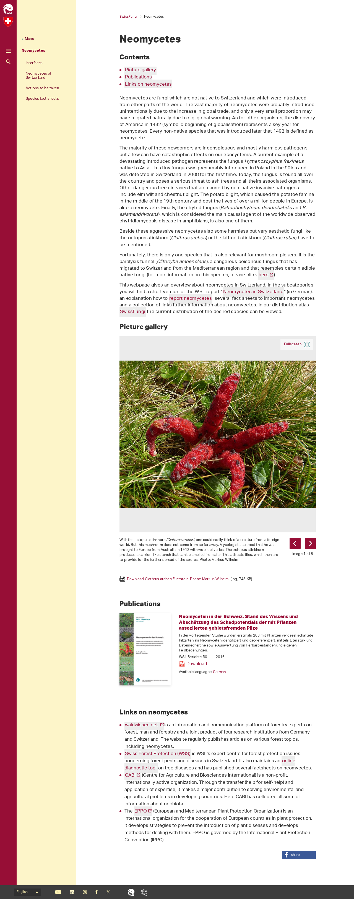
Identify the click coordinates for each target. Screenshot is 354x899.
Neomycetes (33, 50)
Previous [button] (295, 543)
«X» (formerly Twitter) (108, 892)
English (22, 892)
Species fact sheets (42, 99)
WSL (131, 892)
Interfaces (34, 63)
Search (8, 61)
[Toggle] (8, 51)
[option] (217, 459)
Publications (138, 77)
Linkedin (71, 892)
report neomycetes (190, 299)
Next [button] (310, 543)
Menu (29, 38)
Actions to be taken (42, 88)
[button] (299, 855)
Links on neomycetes (148, 85)
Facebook (96, 892)
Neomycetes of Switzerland (38, 76)
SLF (144, 892)
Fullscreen (292, 344)
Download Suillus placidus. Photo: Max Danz (174, 584)
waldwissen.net (142, 725)
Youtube (58, 892)
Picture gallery (140, 70)
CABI (130, 775)
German (219, 672)
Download (196, 664)
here (264, 275)
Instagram (84, 892)
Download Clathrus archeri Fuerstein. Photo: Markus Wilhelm (189, 579)
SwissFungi (128, 17)
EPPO (140, 811)
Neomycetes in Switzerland (253, 292)
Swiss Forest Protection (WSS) (157, 754)
